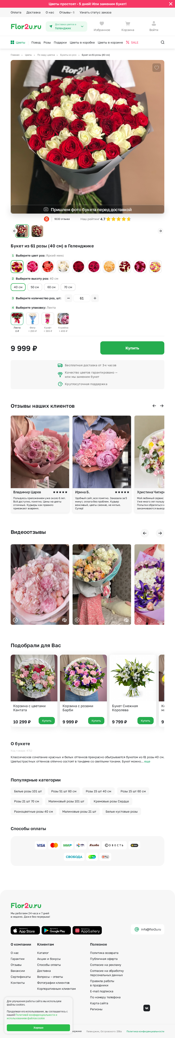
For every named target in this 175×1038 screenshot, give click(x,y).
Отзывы (66, 12)
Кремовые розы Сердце (111, 801)
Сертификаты (21, 976)
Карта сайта (99, 1003)
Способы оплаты (49, 964)
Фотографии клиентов (53, 982)
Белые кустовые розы (122, 811)
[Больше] (95, 298)
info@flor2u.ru (151, 929)
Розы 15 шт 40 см (98, 791)
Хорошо (39, 1027)
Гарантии (18, 959)
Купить (132, 348)
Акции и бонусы (49, 959)
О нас (50, 12)
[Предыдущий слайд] (15, 231)
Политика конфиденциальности (145, 1031)
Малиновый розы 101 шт (66, 801)
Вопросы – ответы (50, 976)
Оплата (16, 12)
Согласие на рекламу (105, 964)
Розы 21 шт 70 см (26, 801)
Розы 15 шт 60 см (133, 791)
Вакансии (18, 970)
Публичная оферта (104, 959)
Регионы (96, 1009)
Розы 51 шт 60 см (63, 791)
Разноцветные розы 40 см (33, 811)
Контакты (18, 982)
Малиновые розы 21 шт (79, 811)
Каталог (43, 953)
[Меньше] (68, 298)
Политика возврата (104, 953)
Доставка (33, 12)
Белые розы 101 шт (28, 791)
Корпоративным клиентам (56, 988)
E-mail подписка (101, 991)
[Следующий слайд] (160, 231)
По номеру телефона (105, 997)
